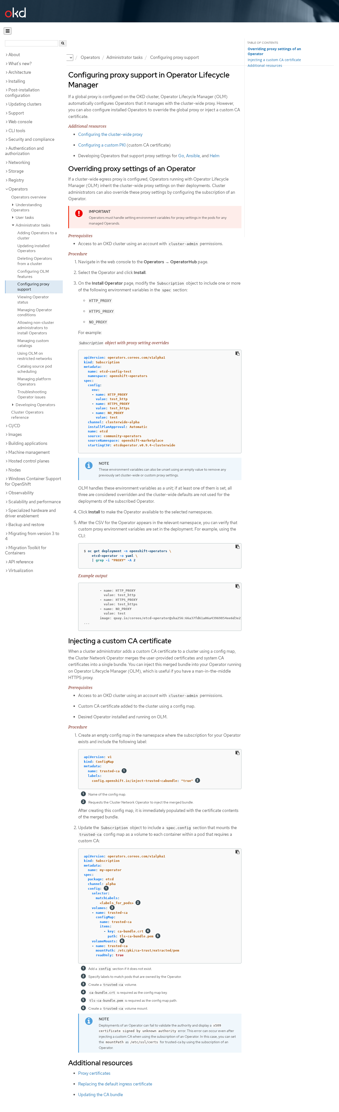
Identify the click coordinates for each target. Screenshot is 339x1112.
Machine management (29, 452)
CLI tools (16, 130)
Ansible (193, 155)
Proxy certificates (94, 1073)
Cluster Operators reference (27, 415)
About (14, 54)
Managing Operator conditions (34, 312)
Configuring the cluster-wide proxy (110, 134)
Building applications (27, 443)
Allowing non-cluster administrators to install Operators (35, 328)
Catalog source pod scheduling (34, 369)
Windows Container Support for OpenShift (33, 481)
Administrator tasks (124, 57)
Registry (16, 180)
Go (181, 155)
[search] (63, 43)
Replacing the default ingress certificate (115, 1084)
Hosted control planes (28, 461)
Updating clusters (24, 104)
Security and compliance (31, 139)
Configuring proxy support (33, 286)
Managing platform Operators (34, 381)
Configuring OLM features (33, 274)
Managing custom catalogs (33, 343)
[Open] (7, 31)
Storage (16, 171)
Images (15, 434)
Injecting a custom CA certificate (274, 59)
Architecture (19, 72)
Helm (214, 155)
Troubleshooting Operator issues (31, 394)
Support (16, 113)
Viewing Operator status (33, 299)
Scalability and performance (34, 501)
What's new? (20, 63)
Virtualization (20, 570)
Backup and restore (26, 524)
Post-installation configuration (22, 92)
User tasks (24, 217)
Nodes (14, 470)
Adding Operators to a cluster (37, 235)
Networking (19, 162)
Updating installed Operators (33, 248)
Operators (90, 57)
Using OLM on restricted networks (34, 356)
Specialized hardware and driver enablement (30, 513)
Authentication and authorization (24, 151)
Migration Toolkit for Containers (25, 550)
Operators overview (28, 197)
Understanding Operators (26, 207)
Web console (20, 121)
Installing (16, 81)
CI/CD (14, 425)
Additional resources (265, 65)
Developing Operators (35, 404)
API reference (20, 562)
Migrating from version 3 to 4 (32, 536)
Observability (21, 493)
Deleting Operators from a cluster (34, 261)
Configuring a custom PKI (102, 145)
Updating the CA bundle (100, 1094)
